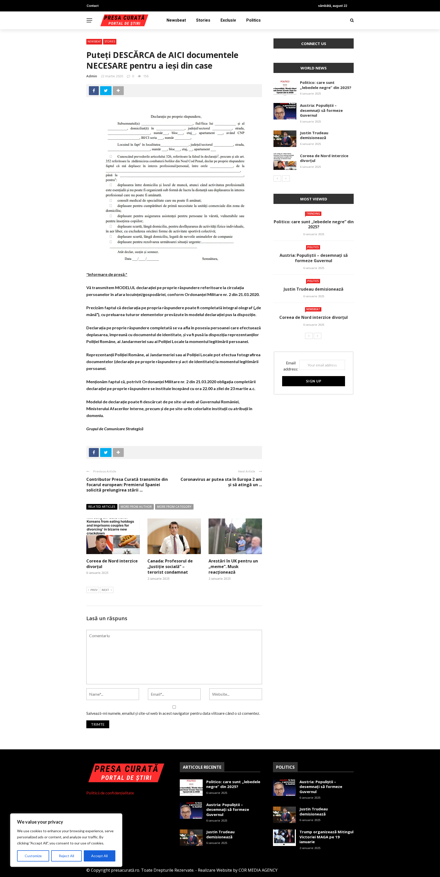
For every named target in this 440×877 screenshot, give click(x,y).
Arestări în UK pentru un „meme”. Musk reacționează (233, 566)
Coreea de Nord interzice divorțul (324, 158)
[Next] (286, 178)
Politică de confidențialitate (110, 792)
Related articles (101, 506)
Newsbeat (176, 20)
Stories (203, 20)
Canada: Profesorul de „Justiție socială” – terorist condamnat (170, 566)
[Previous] (277, 178)
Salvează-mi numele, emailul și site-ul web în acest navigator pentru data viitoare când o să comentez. (173, 713)
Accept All (99, 856)
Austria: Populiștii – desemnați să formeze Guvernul (321, 110)
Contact (93, 6)
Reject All (66, 856)
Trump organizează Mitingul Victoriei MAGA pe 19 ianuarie (326, 836)
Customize (33, 856)
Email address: (290, 365)
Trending (313, 213)
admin (91, 76)
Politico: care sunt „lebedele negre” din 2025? (325, 85)
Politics (253, 20)
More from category (174, 506)
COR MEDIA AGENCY (258, 870)
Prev (94, 590)
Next (105, 590)
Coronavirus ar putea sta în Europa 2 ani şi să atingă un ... (221, 482)
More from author (136, 506)
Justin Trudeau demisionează (314, 135)
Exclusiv (228, 20)
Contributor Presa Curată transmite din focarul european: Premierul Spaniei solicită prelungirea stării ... (127, 485)
